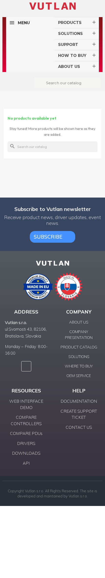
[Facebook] (26, 366)
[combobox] (68, 83)
